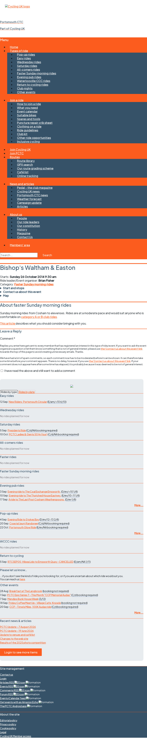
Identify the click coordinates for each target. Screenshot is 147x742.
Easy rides (24, 58)
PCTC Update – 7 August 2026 (18, 626)
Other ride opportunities (34, 138)
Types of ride (19, 51)
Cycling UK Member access (15, 736)
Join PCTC (17, 153)
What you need (27, 108)
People (22, 218)
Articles (22, 206)
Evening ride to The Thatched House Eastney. (35, 495)
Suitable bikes (26, 115)
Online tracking (27, 176)
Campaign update (29, 203)
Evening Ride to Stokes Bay (23, 519)
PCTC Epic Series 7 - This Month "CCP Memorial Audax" (39, 595)
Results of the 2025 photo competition (23, 642)
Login (3, 678)
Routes (15, 157)
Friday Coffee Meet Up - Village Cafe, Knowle (35, 602)
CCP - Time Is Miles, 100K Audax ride (30, 606)
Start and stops (13, 288)
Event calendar (27, 111)
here (22, 579)
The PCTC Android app (13, 706)
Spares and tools (28, 119)
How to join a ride (29, 104)
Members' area (20, 245)
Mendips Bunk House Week (23, 598)
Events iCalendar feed (13, 698)
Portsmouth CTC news (32, 195)
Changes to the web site (14, 638)
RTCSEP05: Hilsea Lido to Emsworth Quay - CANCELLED (41, 561)
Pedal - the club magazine (35, 187)
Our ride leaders (28, 222)
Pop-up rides (26, 54)
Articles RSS (7, 682)
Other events (26, 92)
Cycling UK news (28, 191)
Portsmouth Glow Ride (22, 527)
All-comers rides (28, 69)
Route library (26, 161)
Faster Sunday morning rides (36, 73)
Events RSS (6, 686)
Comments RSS (9, 690)
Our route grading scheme (35, 168)
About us (16, 214)
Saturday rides (27, 66)
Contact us (6, 674)
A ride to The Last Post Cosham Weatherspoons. (37, 499)
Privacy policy (8, 724)
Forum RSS (6, 694)
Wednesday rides (29, 62)
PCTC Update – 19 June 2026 (17, 630)
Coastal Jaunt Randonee (24, 523)
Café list (23, 172)
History (22, 229)
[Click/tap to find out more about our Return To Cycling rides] (71, 386)
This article (8, 323)
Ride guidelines (27, 130)
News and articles (22, 184)
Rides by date (27, 391)
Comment (7, 338)
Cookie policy (8, 728)
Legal (3, 732)
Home (14, 47)
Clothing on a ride (29, 126)
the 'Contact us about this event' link (121, 348)
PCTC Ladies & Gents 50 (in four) (28, 434)
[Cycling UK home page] (17, 6)
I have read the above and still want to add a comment (39, 371)
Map (6, 295)
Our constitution (28, 226)
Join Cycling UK (20, 149)
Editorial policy (8, 720)
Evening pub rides (29, 77)
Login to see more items (20, 652)
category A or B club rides (39, 317)
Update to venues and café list (17, 634)
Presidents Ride (17, 430)
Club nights (24, 88)
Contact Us (25, 237)
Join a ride (16, 100)
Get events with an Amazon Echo (19, 702)
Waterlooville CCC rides (33, 81)
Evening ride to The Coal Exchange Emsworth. (34, 491)
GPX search (25, 164)
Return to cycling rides (32, 84)
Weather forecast (29, 199)
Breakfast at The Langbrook (25, 591)
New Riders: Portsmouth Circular (28, 401)
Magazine (23, 233)
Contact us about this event (22, 292)
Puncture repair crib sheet (35, 123)
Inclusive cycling (28, 141)
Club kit (22, 134)
